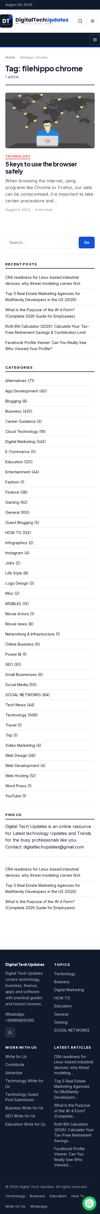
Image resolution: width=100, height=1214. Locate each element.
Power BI (13, 654)
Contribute (14, 1064)
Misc (9, 593)
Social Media (16, 684)
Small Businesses (21, 674)
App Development (21, 391)
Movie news (16, 624)
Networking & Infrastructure (30, 634)
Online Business (19, 644)
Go (86, 242)
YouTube (13, 796)
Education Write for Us (25, 1124)
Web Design (16, 755)
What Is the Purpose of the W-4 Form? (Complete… (72, 1110)
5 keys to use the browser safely (41, 167)
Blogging (13, 401)
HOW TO (13, 532)
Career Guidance (20, 421)
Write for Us (16, 1056)
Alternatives (16, 380)
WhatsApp (38, 1206)
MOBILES (13, 603)
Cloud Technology (21, 431)
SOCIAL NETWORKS (23, 694)
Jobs (9, 563)
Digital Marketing (20, 441)
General (12, 512)
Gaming (12, 502)
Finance (12, 492)
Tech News (15, 705)
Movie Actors (17, 614)
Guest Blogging (19, 522)
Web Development (22, 765)
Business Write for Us (24, 1108)
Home (10, 57)
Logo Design (16, 583)
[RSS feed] (10, 1032)
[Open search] (80, 21)
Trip (8, 735)
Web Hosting (17, 775)
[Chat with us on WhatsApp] (89, 1203)
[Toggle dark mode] (92, 21)
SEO (9, 664)
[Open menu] (95, 40)
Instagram (14, 553)
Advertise (13, 1073)
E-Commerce (17, 451)
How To (77, 1196)
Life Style (13, 573)
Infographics (16, 542)
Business (13, 411)
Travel (11, 725)
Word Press (15, 786)
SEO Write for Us (20, 1116)
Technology (17, 156)
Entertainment (17, 472)
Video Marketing (20, 745)
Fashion (12, 482)
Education (14, 462)
